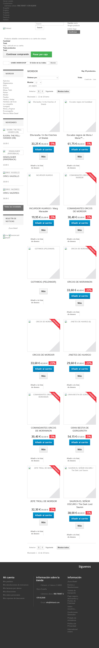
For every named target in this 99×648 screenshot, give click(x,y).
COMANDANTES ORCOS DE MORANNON (43, 429)
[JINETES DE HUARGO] (80, 335)
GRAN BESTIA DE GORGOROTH (80, 429)
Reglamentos (8, 83)
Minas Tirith (7, 90)
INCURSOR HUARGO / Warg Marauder (43, 210)
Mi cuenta (8, 577)
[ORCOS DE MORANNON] (80, 262)
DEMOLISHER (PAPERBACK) (9, 158)
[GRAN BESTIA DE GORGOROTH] (80, 408)
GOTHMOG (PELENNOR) (43, 282)
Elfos (5, 86)
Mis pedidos (8, 582)
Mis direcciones (9, 592)
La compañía (8, 104)
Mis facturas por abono (12, 588)
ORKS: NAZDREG (11, 193)
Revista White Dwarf (10, 113)
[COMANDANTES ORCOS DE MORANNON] (43, 408)
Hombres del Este (9, 102)
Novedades (11, 122)
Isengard (6, 106)
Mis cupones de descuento (13, 598)
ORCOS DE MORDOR (43, 355)
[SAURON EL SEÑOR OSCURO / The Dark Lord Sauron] (80, 482)
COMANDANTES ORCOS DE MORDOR (79, 210)
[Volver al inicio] (5, 63)
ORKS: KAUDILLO (11, 176)
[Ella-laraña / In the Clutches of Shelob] (43, 116)
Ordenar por (32, 77)
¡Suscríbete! (13, 228)
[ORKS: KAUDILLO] (11, 172)
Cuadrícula (88, 79)
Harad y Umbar (8, 99)
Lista (94, 79)
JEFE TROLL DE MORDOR (43, 501)
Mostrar (30, 82)
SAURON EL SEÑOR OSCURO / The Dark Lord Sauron (79, 504)
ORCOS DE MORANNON (79, 282)
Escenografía (8, 111)
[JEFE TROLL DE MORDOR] (43, 482)
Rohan (5, 92)
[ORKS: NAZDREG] (11, 189)
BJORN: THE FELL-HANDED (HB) (11, 137)
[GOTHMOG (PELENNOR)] (43, 262)
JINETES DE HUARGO (79, 355)
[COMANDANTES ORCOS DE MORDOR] (80, 189)
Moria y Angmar (9, 109)
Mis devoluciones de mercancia (15, 585)
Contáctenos (8, 3)
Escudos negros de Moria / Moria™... (80, 136)
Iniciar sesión (8, 1)
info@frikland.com (53, 602)
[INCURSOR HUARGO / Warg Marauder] (43, 189)
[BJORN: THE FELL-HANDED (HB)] (13, 131)
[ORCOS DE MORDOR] (43, 335)
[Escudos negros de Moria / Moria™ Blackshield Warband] (80, 116)
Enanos (6, 88)
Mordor (5, 95)
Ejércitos (6, 81)
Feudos (6, 97)
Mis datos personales (11, 595)
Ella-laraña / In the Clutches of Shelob (43, 136)
